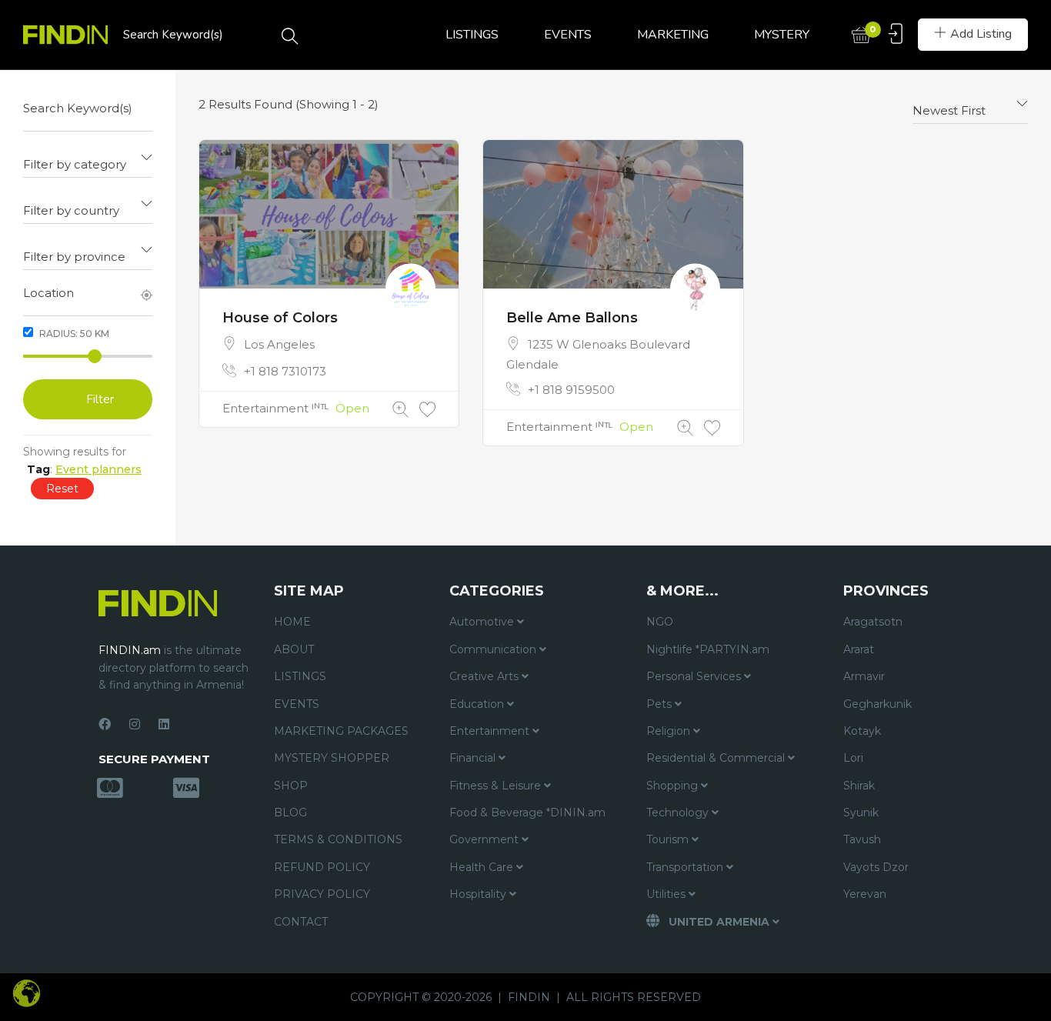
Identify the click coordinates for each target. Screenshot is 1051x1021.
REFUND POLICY (322, 867)
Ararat (858, 649)
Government (485, 839)
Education (478, 704)
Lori (853, 758)
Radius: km (73, 333)
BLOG (290, 812)
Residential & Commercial (717, 758)
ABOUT (294, 649)
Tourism (669, 839)
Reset (62, 488)
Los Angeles (279, 344)
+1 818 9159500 (571, 389)
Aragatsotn (873, 622)
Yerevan (864, 894)
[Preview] (400, 410)
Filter (100, 399)
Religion (669, 731)
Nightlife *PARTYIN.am (707, 649)
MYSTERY (781, 34)
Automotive (483, 622)
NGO (659, 622)
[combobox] (87, 158)
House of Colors (280, 317)
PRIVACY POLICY (322, 894)
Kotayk (862, 731)
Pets (660, 704)
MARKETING (673, 34)
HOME (292, 622)
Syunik (861, 812)
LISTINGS (472, 34)
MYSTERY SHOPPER (331, 758)
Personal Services (695, 676)
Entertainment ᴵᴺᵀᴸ (275, 408)
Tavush (862, 839)
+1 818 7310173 (285, 371)
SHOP (291, 785)
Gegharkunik (877, 704)
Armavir (864, 676)
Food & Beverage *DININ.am (527, 812)
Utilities (667, 894)
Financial (474, 758)
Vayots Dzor (876, 867)
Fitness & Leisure (496, 785)
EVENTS (568, 34)
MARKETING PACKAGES (341, 731)
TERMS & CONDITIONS (338, 839)
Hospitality (479, 894)
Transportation (686, 867)
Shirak (859, 785)
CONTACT (301, 922)
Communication (494, 649)
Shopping (673, 785)
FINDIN (529, 997)
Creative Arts (485, 676)
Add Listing (981, 33)
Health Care (482, 867)
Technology (679, 812)
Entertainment (490, 731)
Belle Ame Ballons (572, 317)
